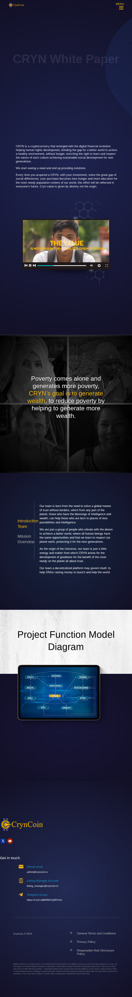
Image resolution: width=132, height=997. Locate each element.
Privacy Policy (86, 942)
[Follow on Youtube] (10, 841)
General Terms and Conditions (96, 933)
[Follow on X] (3, 841)
